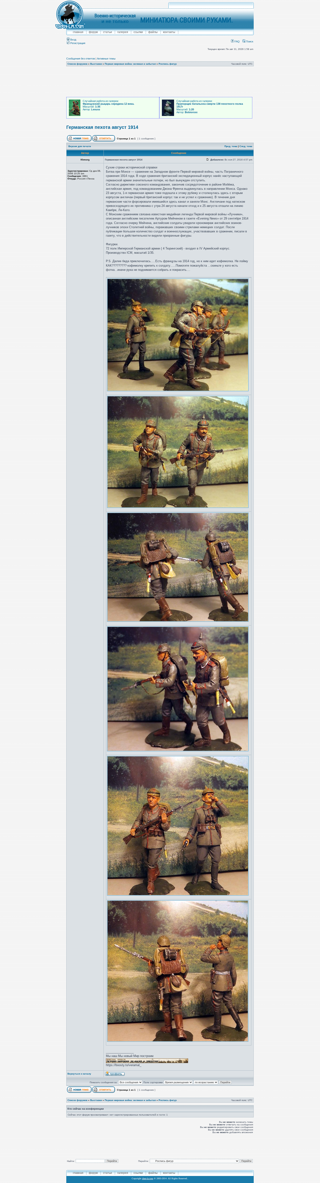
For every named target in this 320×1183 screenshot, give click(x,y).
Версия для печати (79, 146)
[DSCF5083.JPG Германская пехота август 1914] (178, 390)
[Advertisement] (160, 81)
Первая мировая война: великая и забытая (130, 64)
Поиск (249, 41)
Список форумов (77, 64)
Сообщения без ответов (80, 58)
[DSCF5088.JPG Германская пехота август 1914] (177, 1041)
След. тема (245, 146)
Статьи (107, 32)
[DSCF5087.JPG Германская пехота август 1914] (178, 894)
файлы (153, 32)
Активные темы (106, 58)
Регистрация (77, 43)
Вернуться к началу (79, 1073)
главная (78, 32)
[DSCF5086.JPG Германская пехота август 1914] (178, 750)
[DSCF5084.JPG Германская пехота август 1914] (178, 507)
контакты (169, 32)
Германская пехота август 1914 (102, 127)
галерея (122, 32)
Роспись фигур (168, 64)
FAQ (237, 41)
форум (93, 32)
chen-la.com (147, 1178)
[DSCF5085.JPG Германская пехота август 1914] (178, 621)
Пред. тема (230, 146)
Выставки (96, 64)
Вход (73, 39)
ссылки (138, 32)
